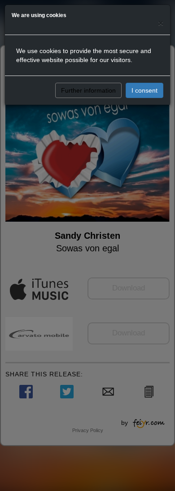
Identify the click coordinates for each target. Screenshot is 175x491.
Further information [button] (88, 90)
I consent (144, 90)
